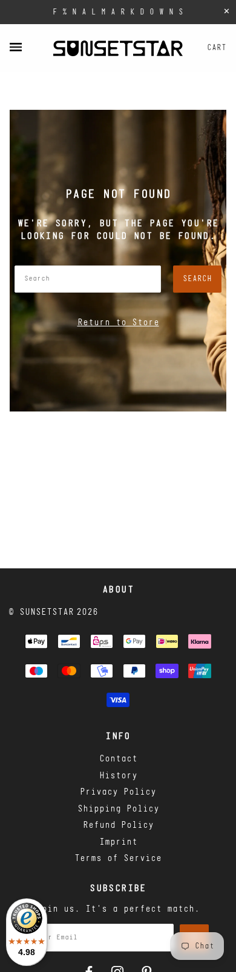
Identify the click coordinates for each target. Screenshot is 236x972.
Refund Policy (118, 825)
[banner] (118, 48)
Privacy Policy (118, 792)
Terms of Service (118, 858)
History (118, 776)
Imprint (118, 842)
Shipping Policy (118, 809)
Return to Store (118, 323)
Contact (118, 759)
